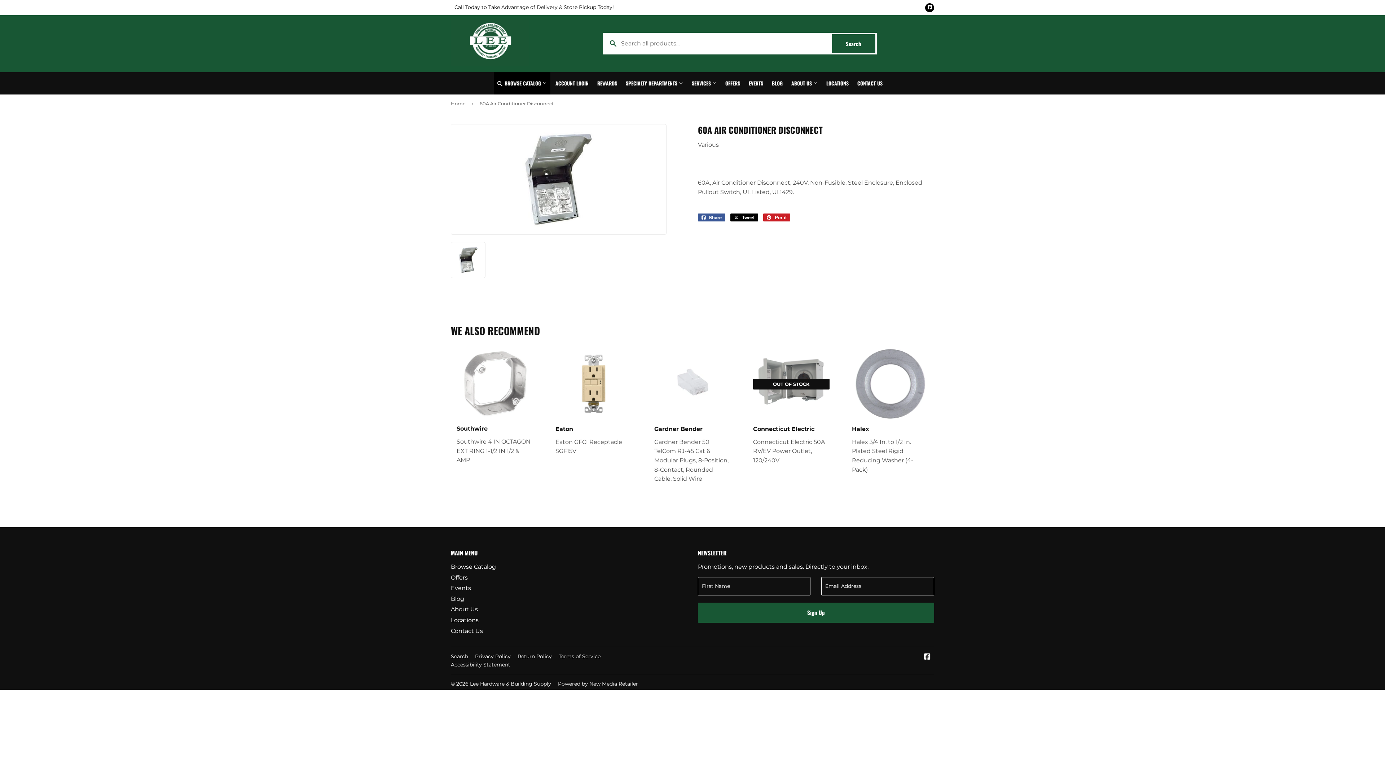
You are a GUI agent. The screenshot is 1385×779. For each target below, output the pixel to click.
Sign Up (816, 612)
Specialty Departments (652, 83)
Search (860, 44)
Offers (732, 83)
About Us (802, 83)
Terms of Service (580, 656)
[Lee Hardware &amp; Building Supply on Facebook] (927, 657)
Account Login (572, 83)
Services (702, 83)
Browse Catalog (522, 83)
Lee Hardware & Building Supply (510, 684)
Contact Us (870, 83)
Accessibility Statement (480, 665)
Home (458, 103)
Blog (777, 83)
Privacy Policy (493, 656)
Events (756, 83)
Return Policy (535, 656)
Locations (837, 83)
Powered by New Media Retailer (598, 684)
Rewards (607, 83)
